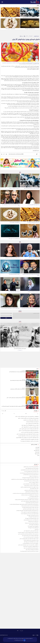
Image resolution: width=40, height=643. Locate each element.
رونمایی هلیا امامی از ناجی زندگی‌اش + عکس (32, 423)
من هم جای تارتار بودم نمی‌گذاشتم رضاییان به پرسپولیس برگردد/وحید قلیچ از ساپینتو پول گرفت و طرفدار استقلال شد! (24, 504)
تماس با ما (21, 630)
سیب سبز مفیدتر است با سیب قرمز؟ (33, 476)
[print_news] (6, 154)
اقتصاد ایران (37, 447)
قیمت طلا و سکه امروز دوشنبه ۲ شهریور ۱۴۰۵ (10, 17)
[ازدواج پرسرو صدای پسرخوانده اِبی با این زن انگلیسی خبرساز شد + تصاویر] (30, 266)
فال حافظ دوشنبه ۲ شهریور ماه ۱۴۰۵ (10, 28)
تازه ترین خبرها (37, 453)
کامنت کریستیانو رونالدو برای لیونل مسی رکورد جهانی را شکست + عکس (16, 397)
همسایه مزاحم (36, 529)
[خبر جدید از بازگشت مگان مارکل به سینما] (10, 284)
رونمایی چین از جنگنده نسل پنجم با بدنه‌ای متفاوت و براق (30, 17)
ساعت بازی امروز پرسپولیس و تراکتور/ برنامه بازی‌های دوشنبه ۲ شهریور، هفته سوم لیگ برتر (13, 406)
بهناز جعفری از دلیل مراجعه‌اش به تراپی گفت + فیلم (32, 549)
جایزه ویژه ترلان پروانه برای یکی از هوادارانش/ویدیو (32, 502)
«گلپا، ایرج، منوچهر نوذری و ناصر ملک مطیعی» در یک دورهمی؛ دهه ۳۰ (29, 512)
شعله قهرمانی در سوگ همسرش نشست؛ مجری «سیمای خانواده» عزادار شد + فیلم (27, 416)
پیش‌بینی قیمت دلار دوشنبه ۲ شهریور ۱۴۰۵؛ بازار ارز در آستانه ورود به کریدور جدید (28, 532)
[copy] (36, 154)
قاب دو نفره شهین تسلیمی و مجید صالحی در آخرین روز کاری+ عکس (30, 308)
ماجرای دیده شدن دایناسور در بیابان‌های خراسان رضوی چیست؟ (29, 441)
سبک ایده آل (37, 449)
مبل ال (38, 455)
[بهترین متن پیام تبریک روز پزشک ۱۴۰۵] (10, 266)
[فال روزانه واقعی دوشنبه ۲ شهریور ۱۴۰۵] (10, 231)
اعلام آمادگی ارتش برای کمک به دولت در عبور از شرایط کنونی (31, 466)
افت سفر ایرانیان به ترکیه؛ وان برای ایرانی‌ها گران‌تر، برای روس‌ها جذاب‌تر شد (29, 473)
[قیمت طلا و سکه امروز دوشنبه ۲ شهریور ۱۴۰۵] (10, 12)
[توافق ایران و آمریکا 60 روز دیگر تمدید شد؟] (20, 335)
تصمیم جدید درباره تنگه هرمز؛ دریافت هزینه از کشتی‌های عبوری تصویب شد (29, 551)
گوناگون (38, 5)
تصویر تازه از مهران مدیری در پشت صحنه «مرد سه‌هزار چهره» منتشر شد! (10, 205)
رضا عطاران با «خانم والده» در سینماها (14, 188)
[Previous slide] (2, 333)
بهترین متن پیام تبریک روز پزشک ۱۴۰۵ (14, 274)
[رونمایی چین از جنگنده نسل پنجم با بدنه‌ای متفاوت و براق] (29, 12)
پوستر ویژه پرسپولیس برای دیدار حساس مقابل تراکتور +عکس (17, 371)
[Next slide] (38, 333)
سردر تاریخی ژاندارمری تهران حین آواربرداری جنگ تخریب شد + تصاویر (28, 430)
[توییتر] (1, 154)
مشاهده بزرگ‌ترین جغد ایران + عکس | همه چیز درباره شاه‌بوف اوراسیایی (29, 469)
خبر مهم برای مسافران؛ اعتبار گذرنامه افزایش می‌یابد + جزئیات (31, 548)
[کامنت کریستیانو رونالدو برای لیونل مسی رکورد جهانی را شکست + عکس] (32, 400)
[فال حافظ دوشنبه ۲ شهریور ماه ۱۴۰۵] (10, 23)
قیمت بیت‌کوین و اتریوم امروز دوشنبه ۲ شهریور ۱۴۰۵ (31, 518)
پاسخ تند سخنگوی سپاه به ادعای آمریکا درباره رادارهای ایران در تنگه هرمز (29, 487)
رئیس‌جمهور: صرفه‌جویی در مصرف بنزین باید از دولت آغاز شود (30, 546)
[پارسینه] (34, 2)
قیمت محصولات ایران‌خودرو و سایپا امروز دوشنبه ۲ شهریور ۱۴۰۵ (30, 477)
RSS (17, 630)
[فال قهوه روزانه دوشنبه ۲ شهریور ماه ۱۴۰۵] (30, 231)
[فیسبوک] (4, 154)
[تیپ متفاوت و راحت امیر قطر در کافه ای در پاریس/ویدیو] (32, 392)
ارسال (6, 317)
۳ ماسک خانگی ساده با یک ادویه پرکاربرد (33, 521)
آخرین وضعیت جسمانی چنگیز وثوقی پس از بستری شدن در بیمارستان (29, 494)
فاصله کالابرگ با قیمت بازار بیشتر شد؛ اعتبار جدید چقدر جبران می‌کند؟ (29, 505)
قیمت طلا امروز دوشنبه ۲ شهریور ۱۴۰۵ (29, 28)
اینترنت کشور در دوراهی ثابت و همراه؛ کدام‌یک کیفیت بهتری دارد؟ (30, 507)
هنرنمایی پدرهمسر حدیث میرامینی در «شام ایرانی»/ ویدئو (31, 485)
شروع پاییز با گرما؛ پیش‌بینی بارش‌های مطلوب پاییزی (32, 468)
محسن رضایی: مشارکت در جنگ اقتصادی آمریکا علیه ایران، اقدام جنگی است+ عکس (28, 534)
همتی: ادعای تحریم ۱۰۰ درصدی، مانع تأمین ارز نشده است (31, 471)
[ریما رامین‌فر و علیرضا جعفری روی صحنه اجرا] (30, 197)
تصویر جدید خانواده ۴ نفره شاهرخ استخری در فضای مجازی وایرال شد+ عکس (27, 434)
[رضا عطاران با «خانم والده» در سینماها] (10, 180)
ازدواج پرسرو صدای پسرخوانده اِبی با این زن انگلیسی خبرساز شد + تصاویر (30, 275)
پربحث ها (3, 410)
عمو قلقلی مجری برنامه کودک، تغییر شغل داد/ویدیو (32, 491)
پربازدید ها (35, 410)
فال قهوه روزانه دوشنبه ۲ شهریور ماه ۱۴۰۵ (33, 238)
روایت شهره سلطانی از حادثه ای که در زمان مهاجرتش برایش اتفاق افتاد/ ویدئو (27, 437)
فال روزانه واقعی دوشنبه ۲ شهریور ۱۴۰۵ (14, 238)
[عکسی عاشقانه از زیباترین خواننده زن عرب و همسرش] (10, 250)
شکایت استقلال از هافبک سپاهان (34, 488)
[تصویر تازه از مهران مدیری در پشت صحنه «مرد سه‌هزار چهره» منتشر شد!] (10, 197)
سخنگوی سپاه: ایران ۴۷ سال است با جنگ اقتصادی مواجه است (30, 543)
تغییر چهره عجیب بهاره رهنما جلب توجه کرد (33, 291)
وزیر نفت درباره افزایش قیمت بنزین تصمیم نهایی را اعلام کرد (31, 540)
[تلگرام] (3, 154)
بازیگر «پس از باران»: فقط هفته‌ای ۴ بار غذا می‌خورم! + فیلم (30, 425)
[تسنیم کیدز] (20, 163)
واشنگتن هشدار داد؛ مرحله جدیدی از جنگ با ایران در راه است (29, 432)
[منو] (2, 2)
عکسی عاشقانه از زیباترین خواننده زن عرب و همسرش (12, 257)
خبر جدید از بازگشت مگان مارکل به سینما (14, 291)
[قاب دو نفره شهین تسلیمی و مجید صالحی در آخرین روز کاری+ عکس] (30, 300)
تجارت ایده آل (37, 452)
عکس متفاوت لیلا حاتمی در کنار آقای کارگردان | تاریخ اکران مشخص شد (10, 308)
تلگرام (35, 635)
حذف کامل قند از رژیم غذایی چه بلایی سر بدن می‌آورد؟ (31, 523)
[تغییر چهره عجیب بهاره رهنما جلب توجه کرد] (30, 284)
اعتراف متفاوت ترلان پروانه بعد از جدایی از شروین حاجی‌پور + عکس (28, 428)
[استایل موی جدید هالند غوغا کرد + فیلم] (30, 250)
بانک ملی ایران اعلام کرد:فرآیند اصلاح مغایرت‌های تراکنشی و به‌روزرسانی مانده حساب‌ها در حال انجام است (25, 493)
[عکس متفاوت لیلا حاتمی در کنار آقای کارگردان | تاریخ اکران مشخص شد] (10, 300)
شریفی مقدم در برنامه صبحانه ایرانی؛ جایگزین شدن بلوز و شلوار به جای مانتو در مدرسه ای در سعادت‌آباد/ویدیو (24, 479)
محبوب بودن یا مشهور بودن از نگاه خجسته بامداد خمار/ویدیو (29, 439)
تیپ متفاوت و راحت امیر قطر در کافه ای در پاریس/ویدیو (17, 389)
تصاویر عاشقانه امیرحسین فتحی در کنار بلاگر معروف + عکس (30, 427)
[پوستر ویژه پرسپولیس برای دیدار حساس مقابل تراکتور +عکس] (32, 374)
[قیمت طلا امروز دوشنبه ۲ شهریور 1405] (29, 23)
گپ (38, 635)
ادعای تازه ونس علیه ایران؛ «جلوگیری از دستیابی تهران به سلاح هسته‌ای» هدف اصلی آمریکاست (26, 499)
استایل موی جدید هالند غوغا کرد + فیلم (34, 257)
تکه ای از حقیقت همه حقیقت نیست (33, 496)
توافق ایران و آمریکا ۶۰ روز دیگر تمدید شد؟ (20, 348)
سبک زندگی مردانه (36, 450)
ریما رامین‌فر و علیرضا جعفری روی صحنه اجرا (33, 204)
